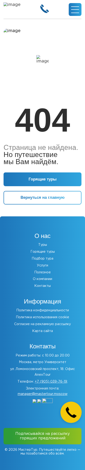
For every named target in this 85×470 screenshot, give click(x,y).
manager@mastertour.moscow (43, 394)
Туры (42, 244)
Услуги (42, 265)
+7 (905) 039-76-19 (51, 381)
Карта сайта (42, 331)
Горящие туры (42, 251)
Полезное (42, 272)
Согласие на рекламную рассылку (42, 324)
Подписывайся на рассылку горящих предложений (42, 436)
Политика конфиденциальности (42, 310)
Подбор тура (42, 258)
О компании (42, 279)
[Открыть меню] (75, 9)
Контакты (42, 286)
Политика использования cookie (42, 317)
